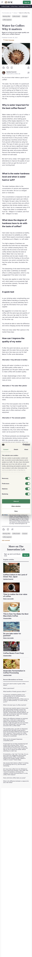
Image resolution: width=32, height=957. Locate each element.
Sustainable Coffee (24, 6)
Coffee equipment (7, 19)
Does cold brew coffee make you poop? (14, 778)
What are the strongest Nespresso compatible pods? (12, 739)
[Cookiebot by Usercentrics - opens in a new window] (23, 445)
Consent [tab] (5, 449)
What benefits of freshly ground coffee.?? (14, 691)
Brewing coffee (6, 16)
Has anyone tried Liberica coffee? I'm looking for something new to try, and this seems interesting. (15, 764)
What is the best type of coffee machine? (14, 705)
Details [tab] (16, 449)
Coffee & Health (5, 6)
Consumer (24, 16)
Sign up (26, 2)
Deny (16, 511)
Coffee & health (16, 16)
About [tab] (26, 449)
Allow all (16, 501)
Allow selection (16, 506)
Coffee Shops (14, 6)
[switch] (27, 483)
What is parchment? (8, 688)
